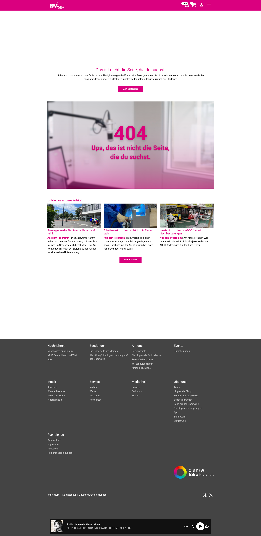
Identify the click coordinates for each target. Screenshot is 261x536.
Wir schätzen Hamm (142, 363)
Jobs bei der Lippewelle (186, 404)
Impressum (53, 444)
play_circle (200, 526)
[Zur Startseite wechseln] (57, 5)
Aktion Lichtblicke (141, 368)
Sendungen (98, 346)
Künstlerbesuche (56, 391)
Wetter (93, 391)
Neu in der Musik (56, 395)
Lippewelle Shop (182, 391)
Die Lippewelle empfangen (188, 408)
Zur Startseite (130, 88)
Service (95, 382)
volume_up (186, 526)
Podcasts (137, 391)
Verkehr (94, 387)
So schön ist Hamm (142, 359)
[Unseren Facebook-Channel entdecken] (205, 494)
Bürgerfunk (180, 420)
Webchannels (54, 399)
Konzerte (52, 387)
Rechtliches (55, 434)
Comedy (136, 387)
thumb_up (207, 526)
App (176, 412)
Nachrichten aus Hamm (60, 351)
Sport (50, 359)
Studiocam (179, 416)
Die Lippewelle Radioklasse (146, 355)
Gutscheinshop (182, 351)
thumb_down (193, 526)
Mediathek (139, 382)
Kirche (135, 395)
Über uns (180, 382)
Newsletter (95, 399)
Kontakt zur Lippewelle (186, 395)
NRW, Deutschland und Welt (62, 355)
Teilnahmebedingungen (59, 452)
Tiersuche (95, 395)
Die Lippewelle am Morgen (104, 351)
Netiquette (52, 448)
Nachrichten (56, 346)
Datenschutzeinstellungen (92, 494)
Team (177, 387)
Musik (51, 382)
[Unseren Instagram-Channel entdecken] (211, 494)
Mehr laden (130, 259)
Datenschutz (54, 440)
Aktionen (138, 346)
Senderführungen (183, 399)
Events (178, 346)
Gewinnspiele (139, 351)
